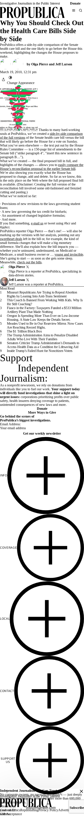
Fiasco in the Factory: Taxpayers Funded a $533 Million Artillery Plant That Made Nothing (44, 310)
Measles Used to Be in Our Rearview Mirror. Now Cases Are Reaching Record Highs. (45, 325)
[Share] (3, 79)
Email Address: (10, 424)
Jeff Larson (63, 64)
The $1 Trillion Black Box (24, 331)
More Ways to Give (42, 412)
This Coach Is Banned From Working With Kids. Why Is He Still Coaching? (45, 302)
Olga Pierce (39, 64)
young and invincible (68, 254)
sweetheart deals (11, 239)
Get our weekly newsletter (42, 433)
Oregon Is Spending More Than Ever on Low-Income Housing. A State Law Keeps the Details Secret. (43, 317)
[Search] (80, 10)
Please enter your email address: (8, 810)
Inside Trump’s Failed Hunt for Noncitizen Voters (39, 351)
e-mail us (37, 223)
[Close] (81, 791)
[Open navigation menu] (73, 10)
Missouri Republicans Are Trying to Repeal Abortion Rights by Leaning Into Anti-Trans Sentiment (42, 294)
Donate (75, 3)
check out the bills (29, 262)
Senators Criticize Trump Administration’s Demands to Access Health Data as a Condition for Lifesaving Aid (43, 345)
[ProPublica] (32, 13)
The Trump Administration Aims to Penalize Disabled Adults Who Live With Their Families (42, 337)
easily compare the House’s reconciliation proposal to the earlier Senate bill (41, 167)
